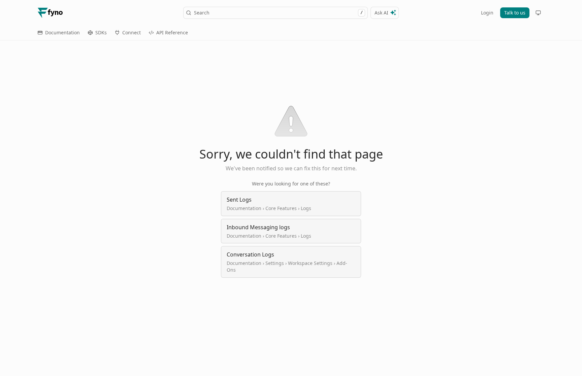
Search (278, 12)
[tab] (59, 32)
